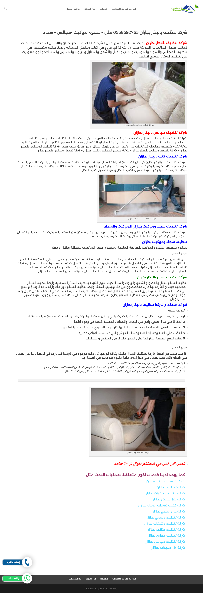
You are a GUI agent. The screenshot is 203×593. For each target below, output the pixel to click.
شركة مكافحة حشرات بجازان (165, 493)
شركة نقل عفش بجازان (168, 499)
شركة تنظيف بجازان (171, 487)
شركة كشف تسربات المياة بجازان (161, 505)
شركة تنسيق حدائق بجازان (165, 481)
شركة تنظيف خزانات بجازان (166, 529)
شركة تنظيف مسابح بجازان (165, 517)
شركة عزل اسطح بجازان (168, 511)
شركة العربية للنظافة (97, 588)
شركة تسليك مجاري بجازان (166, 535)
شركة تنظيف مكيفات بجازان (164, 523)
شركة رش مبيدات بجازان (168, 547)
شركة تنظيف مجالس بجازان (165, 541)
